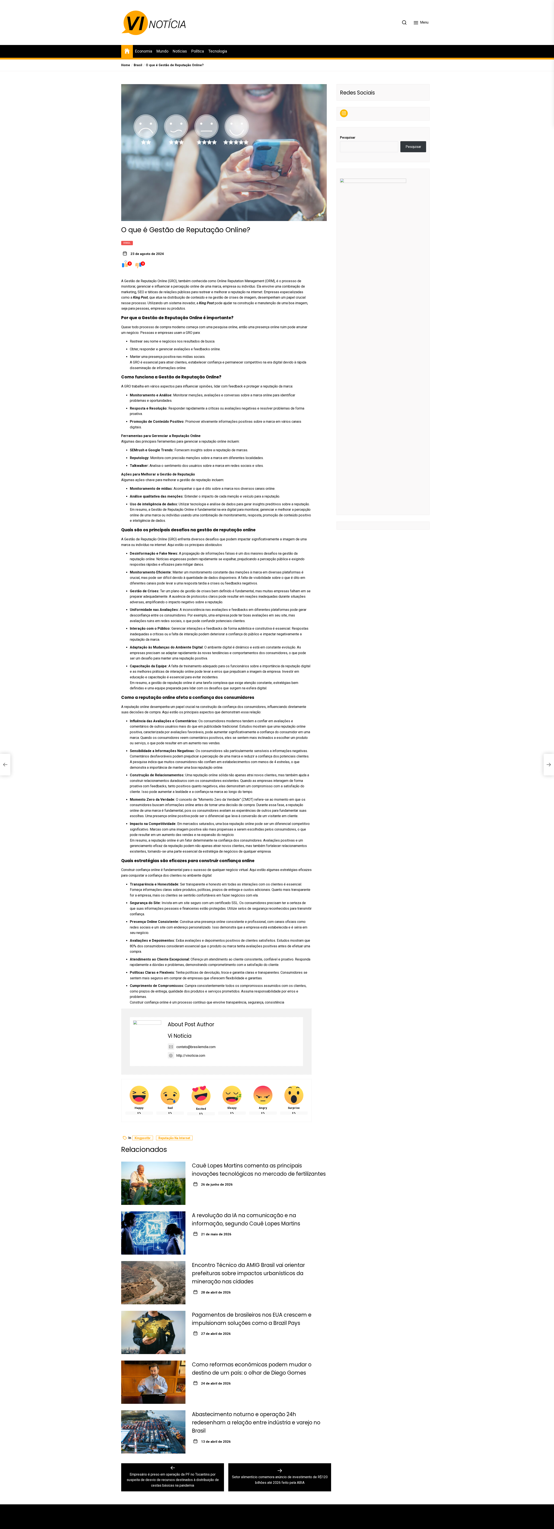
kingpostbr (143, 1138)
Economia (143, 51)
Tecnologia (217, 51)
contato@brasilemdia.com (196, 1047)
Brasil (127, 243)
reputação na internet (174, 1138)
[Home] (127, 50)
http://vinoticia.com (190, 1055)
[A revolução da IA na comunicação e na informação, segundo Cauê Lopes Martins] (153, 1233)
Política (197, 51)
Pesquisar (347, 137)
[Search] (404, 22)
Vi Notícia (180, 1035)
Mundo (162, 51)
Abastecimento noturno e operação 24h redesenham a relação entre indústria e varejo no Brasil (256, 1423)
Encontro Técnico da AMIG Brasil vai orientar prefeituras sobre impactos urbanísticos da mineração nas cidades (248, 1273)
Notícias (180, 51)
